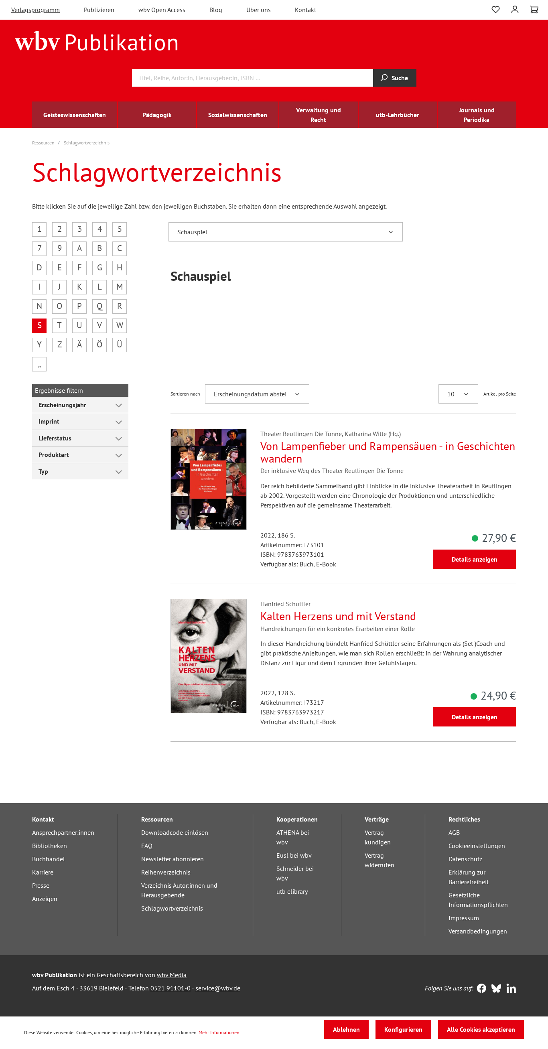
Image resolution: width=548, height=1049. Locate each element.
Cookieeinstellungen (477, 846)
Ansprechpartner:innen (63, 832)
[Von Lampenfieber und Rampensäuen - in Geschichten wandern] (208, 479)
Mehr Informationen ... (222, 1032)
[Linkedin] (509, 989)
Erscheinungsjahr (62, 405)
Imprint (49, 421)
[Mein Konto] (514, 8)
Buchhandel (48, 859)
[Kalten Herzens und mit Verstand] (208, 656)
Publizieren (99, 10)
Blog (215, 10)
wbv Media (172, 975)
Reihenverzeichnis (166, 872)
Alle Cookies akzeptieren (481, 1029)
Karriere (42, 872)
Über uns (258, 10)
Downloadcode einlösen (174, 832)
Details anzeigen (474, 559)
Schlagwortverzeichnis (172, 908)
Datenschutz (465, 859)
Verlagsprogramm (35, 10)
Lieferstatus (55, 438)
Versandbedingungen (478, 931)
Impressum (464, 918)
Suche (400, 78)
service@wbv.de (217, 988)
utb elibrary (292, 891)
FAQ (146, 846)
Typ (43, 471)
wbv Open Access (161, 10)
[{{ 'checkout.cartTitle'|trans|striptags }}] (534, 9)
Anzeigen (44, 899)
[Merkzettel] (495, 8)
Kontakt (305, 10)
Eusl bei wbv (294, 855)
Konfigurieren (403, 1029)
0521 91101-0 (170, 988)
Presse (40, 885)
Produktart (54, 454)
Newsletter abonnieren (172, 859)
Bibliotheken (49, 846)
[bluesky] (494, 989)
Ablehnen (346, 1029)
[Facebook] (479, 989)
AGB (454, 832)
